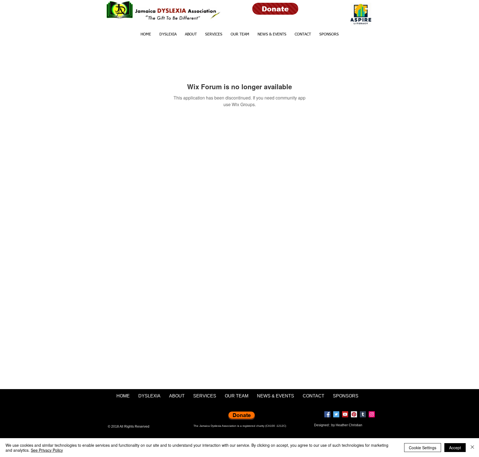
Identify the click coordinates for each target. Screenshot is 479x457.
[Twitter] (336, 414)
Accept (455, 447)
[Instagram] (372, 414)
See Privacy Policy (47, 450)
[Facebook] (327, 414)
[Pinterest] (354, 414)
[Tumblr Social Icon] (363, 414)
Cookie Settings (422, 447)
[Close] (472, 448)
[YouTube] (345, 414)
